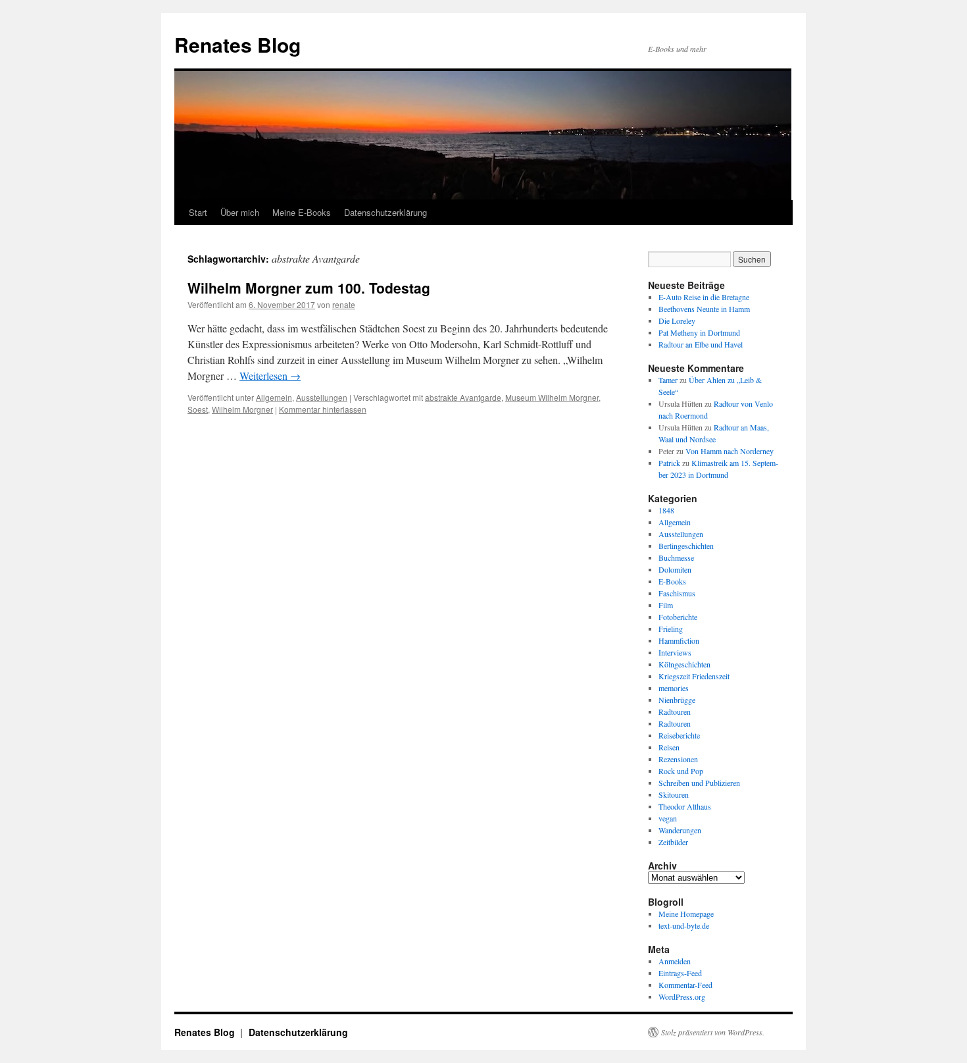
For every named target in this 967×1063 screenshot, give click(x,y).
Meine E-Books (301, 212)
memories (673, 688)
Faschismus (676, 593)
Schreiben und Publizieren (699, 782)
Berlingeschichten (686, 545)
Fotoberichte (677, 616)
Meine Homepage (686, 913)
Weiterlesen (270, 375)
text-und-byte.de (683, 925)
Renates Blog (237, 44)
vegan (667, 818)
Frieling (670, 628)
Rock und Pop (680, 770)
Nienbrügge (676, 699)
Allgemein (274, 397)
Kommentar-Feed (685, 984)
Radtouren (674, 711)
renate (343, 304)
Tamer (668, 380)
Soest (197, 409)
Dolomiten (674, 569)
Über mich (239, 212)
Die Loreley (676, 320)
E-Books (672, 581)
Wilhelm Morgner (242, 409)
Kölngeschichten (684, 664)
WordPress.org (681, 996)
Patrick (669, 462)
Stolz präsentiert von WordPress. (712, 1032)
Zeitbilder (673, 842)
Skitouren (673, 794)
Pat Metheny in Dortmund (699, 332)
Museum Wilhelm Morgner (552, 397)
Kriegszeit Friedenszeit (694, 676)
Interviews (674, 652)
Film (665, 605)
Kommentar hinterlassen (322, 409)
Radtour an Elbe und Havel (700, 344)
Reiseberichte (679, 735)
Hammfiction (678, 640)
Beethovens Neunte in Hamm (704, 308)
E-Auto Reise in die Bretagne (703, 297)
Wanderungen (679, 830)
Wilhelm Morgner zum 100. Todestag (308, 288)
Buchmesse (676, 557)
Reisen (669, 747)
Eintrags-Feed (680, 973)
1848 (666, 510)
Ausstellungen (321, 397)
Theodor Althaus (684, 806)
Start (198, 212)
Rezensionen (678, 759)
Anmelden (674, 961)
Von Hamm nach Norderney (729, 451)
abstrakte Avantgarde (463, 397)
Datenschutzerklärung (385, 212)
